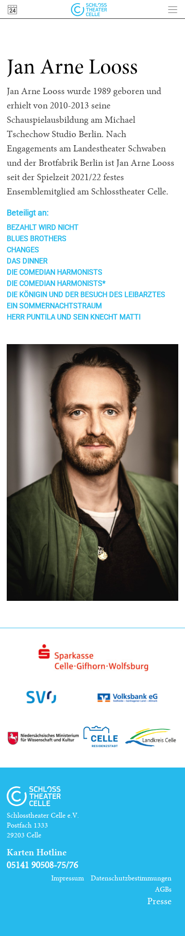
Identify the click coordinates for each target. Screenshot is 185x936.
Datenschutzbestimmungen (131, 878)
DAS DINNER (27, 261)
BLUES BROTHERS (36, 238)
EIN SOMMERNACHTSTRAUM (54, 306)
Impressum (67, 878)
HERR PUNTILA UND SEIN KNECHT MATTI (74, 317)
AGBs (163, 889)
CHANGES (23, 250)
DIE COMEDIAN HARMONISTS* (56, 283)
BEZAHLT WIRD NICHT (43, 227)
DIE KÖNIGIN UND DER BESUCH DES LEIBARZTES (86, 294)
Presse (159, 901)
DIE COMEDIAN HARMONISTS (54, 272)
